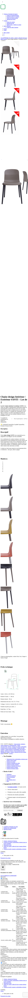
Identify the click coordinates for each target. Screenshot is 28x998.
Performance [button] (4, 954)
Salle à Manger (7, 26)
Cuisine (5, 20)
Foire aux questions (11, 775)
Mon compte (7, 32)
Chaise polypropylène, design (10, 746)
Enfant (5, 28)
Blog (8, 781)
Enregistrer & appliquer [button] (6, 976)
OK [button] (13, 864)
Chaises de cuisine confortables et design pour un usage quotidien (13, 747)
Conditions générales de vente (11, 826)
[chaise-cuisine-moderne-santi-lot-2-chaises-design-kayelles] (13, 691)
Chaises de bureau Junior (12, 768)
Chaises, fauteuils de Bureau (10, 841)
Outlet (5, 30)
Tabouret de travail (11, 19)
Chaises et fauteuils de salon (13, 763)
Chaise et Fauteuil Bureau (13, 15)
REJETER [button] (16, 864)
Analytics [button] (3, 961)
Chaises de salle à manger (13, 764)
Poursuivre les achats (5, 858)
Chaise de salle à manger (12, 27)
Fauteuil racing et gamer (12, 767)
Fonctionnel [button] (3, 946)
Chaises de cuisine (11, 761)
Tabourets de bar (7, 845)
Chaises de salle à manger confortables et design (15, 849)
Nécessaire (4, 878)
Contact (8, 778)
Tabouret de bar (10, 23)
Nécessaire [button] (3, 877)
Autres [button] (2, 969)
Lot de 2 (11, 753)
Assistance (9, 774)
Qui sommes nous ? (11, 779)
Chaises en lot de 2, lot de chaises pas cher (14, 750)
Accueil (2, 37)
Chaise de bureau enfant (12, 18)
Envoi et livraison (11, 777)
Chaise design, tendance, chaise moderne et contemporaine (13, 744)
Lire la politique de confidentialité (8, 875)
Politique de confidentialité (10, 828)
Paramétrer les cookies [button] (6, 864)
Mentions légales (7, 829)
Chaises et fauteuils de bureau (11, 14)
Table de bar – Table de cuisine (14, 24)
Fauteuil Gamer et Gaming (13, 16)
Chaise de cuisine (11, 22)
